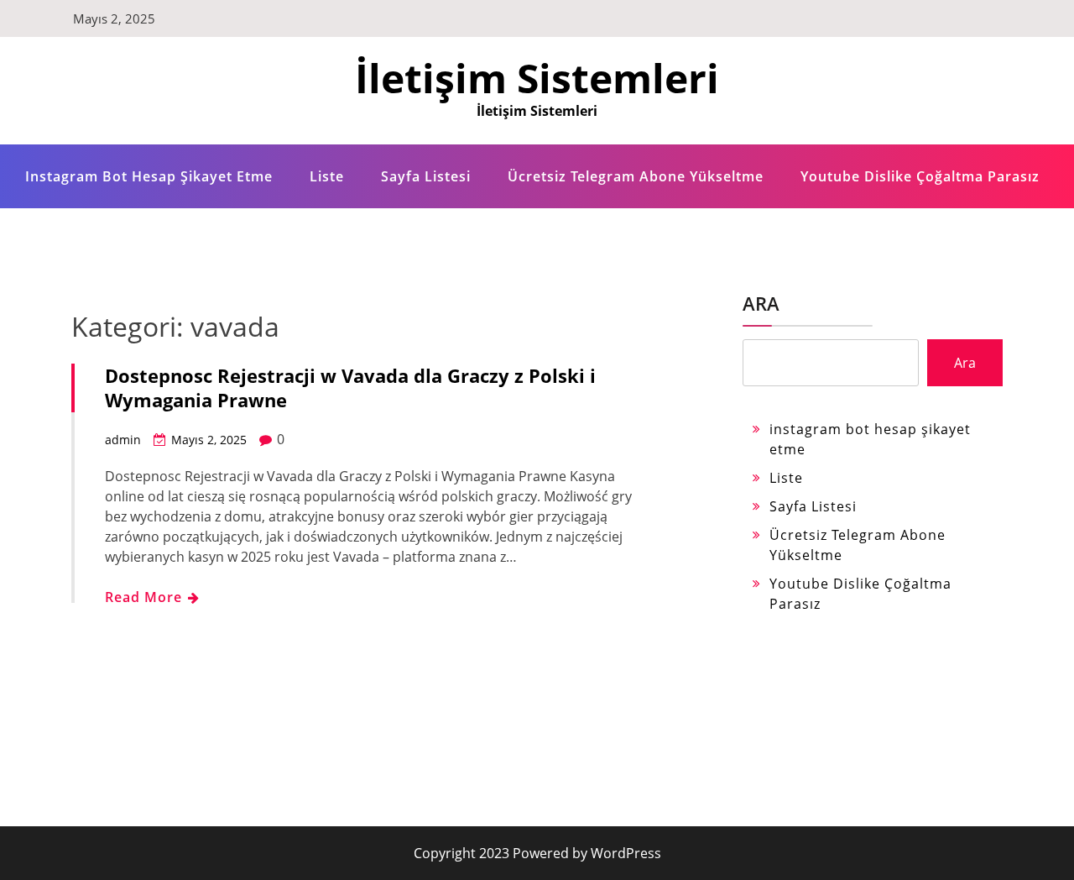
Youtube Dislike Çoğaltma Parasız (920, 176)
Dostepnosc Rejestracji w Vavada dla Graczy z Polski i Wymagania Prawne (350, 387)
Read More (145, 597)
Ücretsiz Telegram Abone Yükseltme (636, 176)
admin (123, 440)
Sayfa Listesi (426, 176)
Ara (761, 303)
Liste (327, 176)
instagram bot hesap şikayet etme (149, 176)
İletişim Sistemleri (537, 77)
